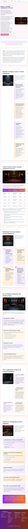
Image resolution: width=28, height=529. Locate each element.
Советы (16, 518)
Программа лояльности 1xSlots (9, 521)
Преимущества (17, 514)
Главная (9, 514)
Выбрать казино (4, 34)
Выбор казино (17, 515)
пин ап (10, 27)
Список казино (10, 519)
